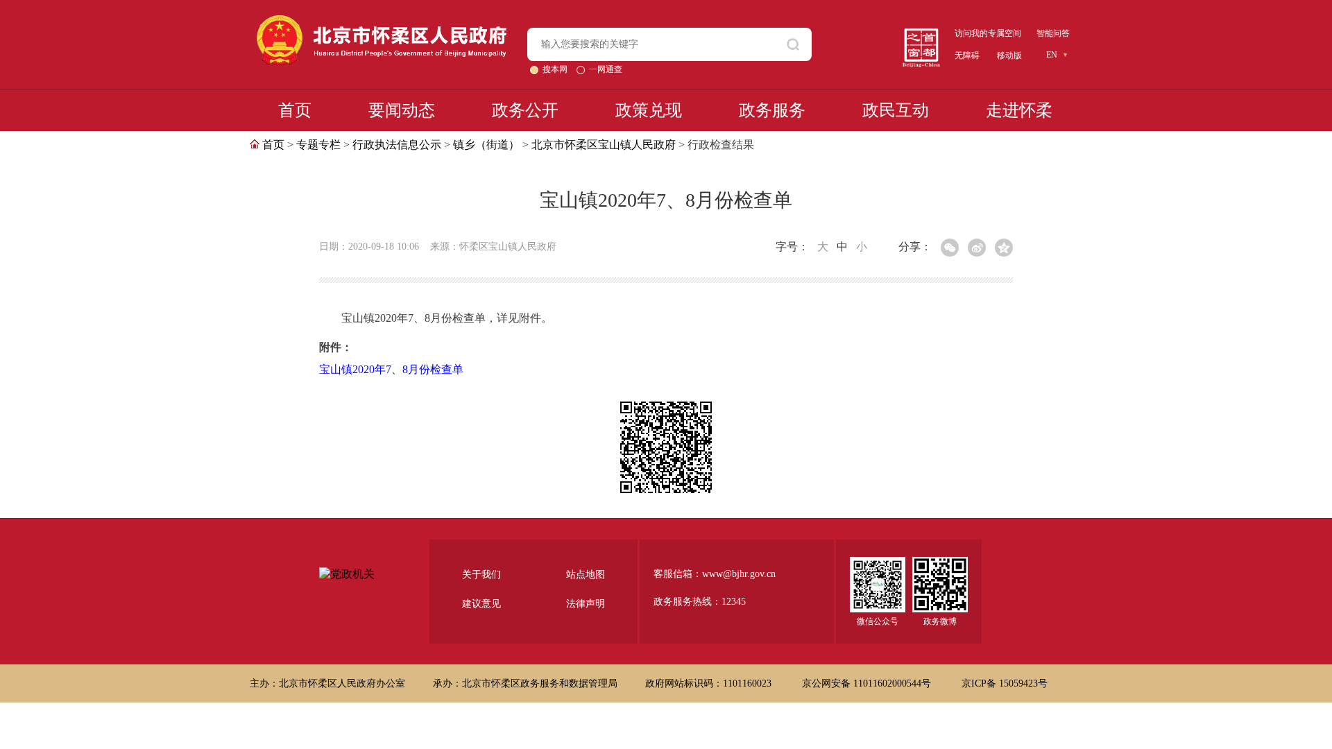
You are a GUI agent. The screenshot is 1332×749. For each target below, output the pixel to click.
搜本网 (556, 69)
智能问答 (1053, 33)
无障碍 (967, 55)
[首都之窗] (921, 34)
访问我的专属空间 (988, 33)
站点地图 (585, 574)
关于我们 (481, 574)
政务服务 (772, 110)
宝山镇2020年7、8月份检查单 (391, 369)
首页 (294, 110)
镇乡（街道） (486, 144)
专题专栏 (318, 144)
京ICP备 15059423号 (1005, 683)
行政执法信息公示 (396, 144)
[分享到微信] (950, 248)
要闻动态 (401, 110)
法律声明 (585, 604)
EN (1051, 55)
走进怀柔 (1019, 110)
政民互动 (895, 110)
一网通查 (605, 69)
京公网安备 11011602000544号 (868, 683)
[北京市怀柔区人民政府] (381, 21)
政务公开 (525, 110)
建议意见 (481, 604)
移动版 (1009, 55)
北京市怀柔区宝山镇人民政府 (603, 144)
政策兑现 (648, 110)
